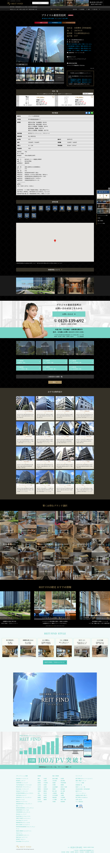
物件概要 (82, 9)
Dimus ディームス (20, 799)
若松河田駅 (39, 124)
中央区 (45, 778)
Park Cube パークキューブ (22, 789)
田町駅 (54, 789)
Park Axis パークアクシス (22, 778)
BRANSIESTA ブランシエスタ (23, 822)
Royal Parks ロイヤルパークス (23, 816)
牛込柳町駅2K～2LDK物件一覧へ (76, 361)
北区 (39, 793)
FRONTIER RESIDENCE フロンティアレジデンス (25, 827)
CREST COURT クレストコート (23, 818)
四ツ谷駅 (63, 791)
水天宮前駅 (55, 795)
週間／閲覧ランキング (81, 780)
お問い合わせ (67, 314)
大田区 (39, 791)
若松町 (36, 119)
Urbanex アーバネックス (22, 791)
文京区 (39, 787)
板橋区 (39, 797)
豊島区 (45, 791)
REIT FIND (12, 6)
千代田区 (46, 782)
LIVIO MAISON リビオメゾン (22, 835)
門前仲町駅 (63, 782)
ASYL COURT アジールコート (23, 824)
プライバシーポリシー (81, 793)
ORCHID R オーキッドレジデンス (23, 797)
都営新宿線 (31, 128)
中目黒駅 (63, 797)
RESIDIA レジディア (20, 780)
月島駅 (54, 801)
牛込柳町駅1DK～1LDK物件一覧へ (50, 368)
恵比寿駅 (63, 780)
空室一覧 (95, 9)
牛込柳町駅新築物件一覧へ (21, 361)
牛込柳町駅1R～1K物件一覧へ (49, 361)
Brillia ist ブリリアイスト (22, 801)
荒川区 (45, 793)
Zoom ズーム (19, 833)
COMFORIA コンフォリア (22, 782)
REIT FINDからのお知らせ (81, 797)
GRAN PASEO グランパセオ (22, 810)
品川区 (39, 784)
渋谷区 (39, 780)
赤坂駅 (54, 782)
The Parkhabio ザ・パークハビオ (24, 784)
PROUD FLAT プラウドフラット (23, 787)
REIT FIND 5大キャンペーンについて (84, 778)
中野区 (39, 795)
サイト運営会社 (80, 336)
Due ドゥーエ (19, 805)
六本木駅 (54, 780)
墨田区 (39, 789)
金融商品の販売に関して (81, 795)
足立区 (39, 799)
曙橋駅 (36, 128)
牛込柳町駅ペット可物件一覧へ (22, 368)
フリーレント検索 (80, 782)
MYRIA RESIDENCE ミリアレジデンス (25, 807)
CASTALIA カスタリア (21, 795)
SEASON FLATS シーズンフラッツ (24, 803)
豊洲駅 (62, 784)
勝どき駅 (54, 791)
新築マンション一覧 (80, 787)
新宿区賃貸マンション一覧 (21, 6)
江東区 (45, 780)
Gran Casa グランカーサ (21, 820)
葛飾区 (45, 799)
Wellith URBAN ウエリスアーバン (24, 831)
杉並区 (45, 795)
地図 (89, 9)
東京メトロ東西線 (32, 126)
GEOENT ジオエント (21, 839)
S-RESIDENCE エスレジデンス (23, 812)
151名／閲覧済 (56, 9)
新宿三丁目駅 (64, 787)
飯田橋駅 (63, 789)
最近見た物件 (100, 197)
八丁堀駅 (54, 799)
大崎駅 (62, 795)
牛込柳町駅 (39, 122)
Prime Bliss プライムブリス (22, 841)
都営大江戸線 (31, 122)
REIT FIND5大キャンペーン (54, 662)
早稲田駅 (40, 126)
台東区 (45, 787)
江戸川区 (40, 801)
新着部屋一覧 (79, 784)
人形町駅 (54, 793)
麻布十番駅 (55, 778)
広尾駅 (54, 784)
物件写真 (75, 9)
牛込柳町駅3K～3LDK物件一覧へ (76, 368)
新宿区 (33, 119)
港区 (39, 778)
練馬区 (45, 797)
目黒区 (45, 784)
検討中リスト (79, 791)
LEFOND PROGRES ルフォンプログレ (24, 793)
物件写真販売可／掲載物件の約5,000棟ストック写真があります (41, 82)
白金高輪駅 (55, 787)
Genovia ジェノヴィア (21, 814)
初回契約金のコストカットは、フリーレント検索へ (54, 767)
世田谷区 (46, 789)
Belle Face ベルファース (21, 837)
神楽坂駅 (40, 130)
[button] (81, 606)
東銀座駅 (54, 797)
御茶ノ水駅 (63, 799)
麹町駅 (62, 793)
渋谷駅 (62, 778)
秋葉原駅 (63, 801)
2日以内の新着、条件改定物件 (83, 789)
